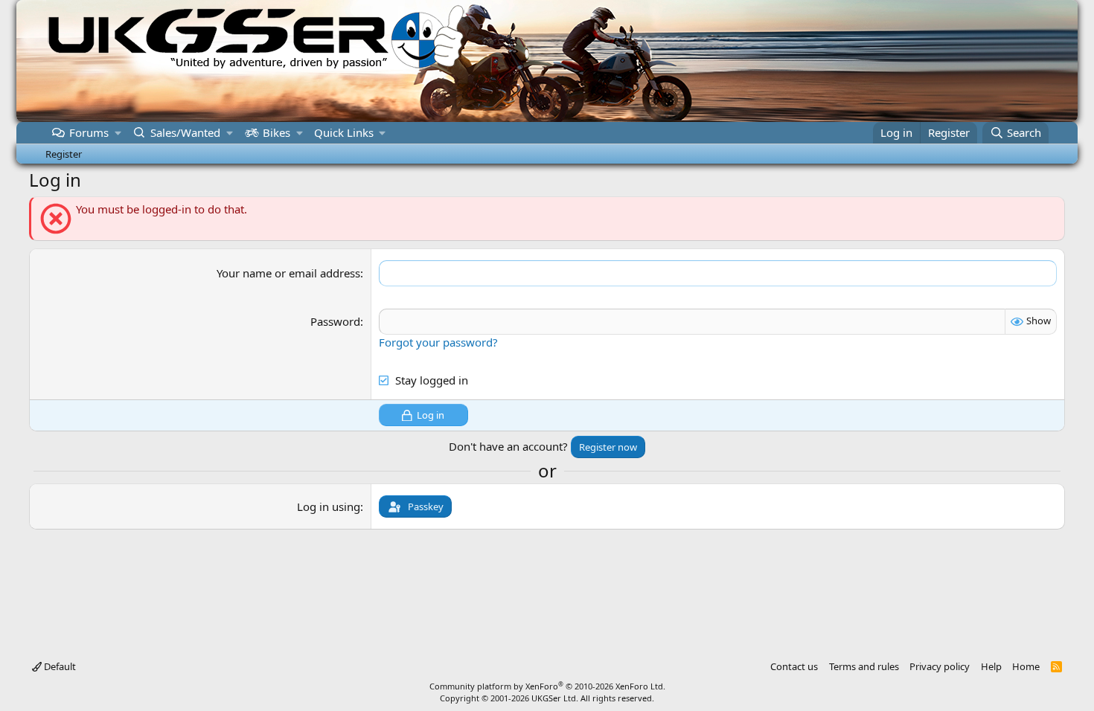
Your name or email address (288, 273)
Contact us (794, 666)
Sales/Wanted (185, 132)
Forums (89, 132)
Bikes (276, 132)
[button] (118, 133)
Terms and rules (864, 666)
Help (991, 666)
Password (335, 321)
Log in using (328, 506)
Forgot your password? (438, 342)
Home (1026, 666)
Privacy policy (939, 666)
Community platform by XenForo (547, 686)
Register (63, 154)
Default (59, 666)
